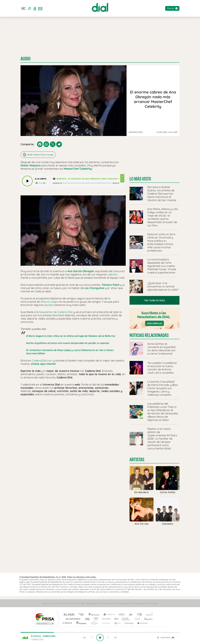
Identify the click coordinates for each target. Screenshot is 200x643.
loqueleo (129, 623)
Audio (25, 58)
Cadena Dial (116, 619)
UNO (87, 619)
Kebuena (146, 619)
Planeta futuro (136, 619)
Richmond (67, 623)
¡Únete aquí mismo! (43, 363)
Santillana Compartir (109, 614)
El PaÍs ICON (105, 623)
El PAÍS (69, 614)
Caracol (148, 614)
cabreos (112, 274)
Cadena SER (121, 614)
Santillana (94, 614)
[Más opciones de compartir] (122, 176)
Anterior (84, 637)
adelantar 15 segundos (108, 637)
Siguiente (115, 637)
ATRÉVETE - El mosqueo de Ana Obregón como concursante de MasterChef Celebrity (88, 179)
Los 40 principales (82, 614)
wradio (95, 619)
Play (100, 637)
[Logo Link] (100, 7)
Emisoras (70, 603)
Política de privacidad (108, 603)
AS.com (129, 614)
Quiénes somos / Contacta (53, 603)
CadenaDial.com (42, 360)
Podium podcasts (94, 623)
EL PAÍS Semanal (126, 619)
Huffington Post (72, 619)
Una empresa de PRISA (45, 617)
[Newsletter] (40, 8)
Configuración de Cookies (147, 603)
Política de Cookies (127, 603)
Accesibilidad (92, 603)
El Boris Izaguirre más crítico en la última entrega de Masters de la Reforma (70, 336)
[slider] (100, 632)
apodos (49, 305)
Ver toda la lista (154, 300)
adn (138, 614)
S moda (117, 623)
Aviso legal (80, 603)
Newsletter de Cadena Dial (56, 312)
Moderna (80, 623)
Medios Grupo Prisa (44, 623)
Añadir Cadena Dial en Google (40, 155)
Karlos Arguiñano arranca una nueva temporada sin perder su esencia (67, 343)
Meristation (142, 623)
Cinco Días (106, 619)
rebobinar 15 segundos (92, 637)
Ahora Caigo (49, 301)
